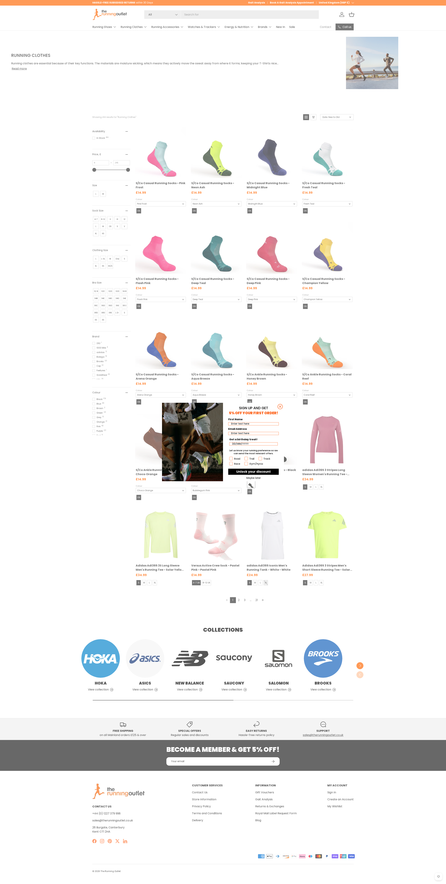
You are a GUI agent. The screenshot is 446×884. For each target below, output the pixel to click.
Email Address (237, 429)
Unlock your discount (253, 471)
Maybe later (253, 478)
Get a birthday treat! (243, 439)
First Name (235, 419)
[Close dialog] (280, 406)
